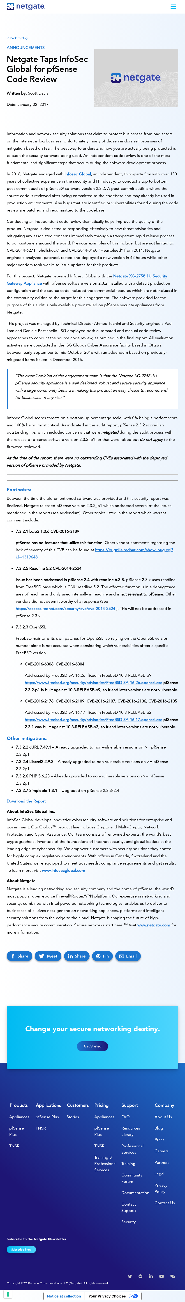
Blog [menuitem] (159, 1128)
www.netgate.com (153, 925)
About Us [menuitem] (163, 1116)
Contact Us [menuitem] (165, 1202)
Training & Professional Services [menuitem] (105, 1163)
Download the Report (26, 801)
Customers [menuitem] (78, 1105)
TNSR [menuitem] (14, 1146)
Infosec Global (78, 174)
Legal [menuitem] (159, 1173)
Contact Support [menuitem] (128, 1207)
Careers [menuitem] (162, 1150)
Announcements (26, 47)
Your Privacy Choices (107, 1296)
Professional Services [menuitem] (132, 1149)
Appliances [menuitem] (19, 1116)
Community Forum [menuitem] (131, 1178)
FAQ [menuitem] (125, 1116)
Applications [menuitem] (48, 1105)
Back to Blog (19, 38)
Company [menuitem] (164, 1105)
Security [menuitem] (128, 1221)
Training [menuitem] (128, 1163)
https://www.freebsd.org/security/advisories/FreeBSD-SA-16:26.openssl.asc (93, 682)
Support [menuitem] (130, 1105)
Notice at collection (64, 1296)
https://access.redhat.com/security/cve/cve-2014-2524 (65, 608)
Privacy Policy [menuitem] (161, 1188)
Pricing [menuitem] (102, 1105)
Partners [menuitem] (162, 1162)
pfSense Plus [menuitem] (16, 1131)
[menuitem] (130, 1276)
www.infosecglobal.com (63, 870)
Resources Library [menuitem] (130, 1131)
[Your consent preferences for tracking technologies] (8, 1294)
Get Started (92, 1046)
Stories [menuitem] (73, 1116)
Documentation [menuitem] (135, 1192)
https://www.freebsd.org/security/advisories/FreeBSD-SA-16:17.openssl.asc (93, 719)
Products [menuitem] (19, 1105)
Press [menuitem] (159, 1139)
